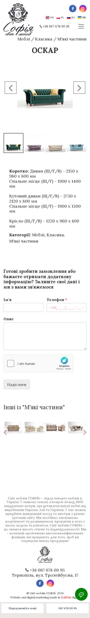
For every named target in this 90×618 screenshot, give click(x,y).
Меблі (24, 39)
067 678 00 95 (67, 608)
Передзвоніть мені (22, 608)
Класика (43, 39)
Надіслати (16, 384)
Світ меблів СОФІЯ (43, 593)
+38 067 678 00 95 (56, 26)
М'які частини (72, 39)
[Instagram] (83, 8)
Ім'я (7, 299)
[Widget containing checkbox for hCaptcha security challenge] (38, 363)
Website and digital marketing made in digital (45, 597)
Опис (8, 319)
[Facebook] (72, 8)
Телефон (57, 299)
